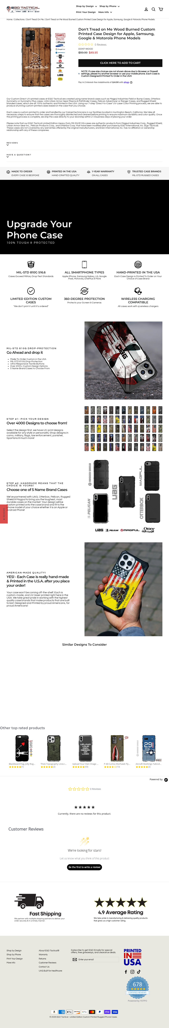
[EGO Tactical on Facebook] (126, 972)
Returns (42, 959)
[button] (4, 514)
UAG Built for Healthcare (50, 971)
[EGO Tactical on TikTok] (139, 972)
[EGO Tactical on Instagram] (132, 972)
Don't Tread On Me (35, 19)
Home (9, 19)
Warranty (43, 954)
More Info (103, 12)
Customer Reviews (47, 963)
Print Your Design (86, 12)
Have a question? (19, 155)
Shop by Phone (108, 6)
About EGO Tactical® (49, 950)
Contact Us (44, 967)
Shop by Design (85, 6)
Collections (19, 19)
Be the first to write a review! (85, 867)
